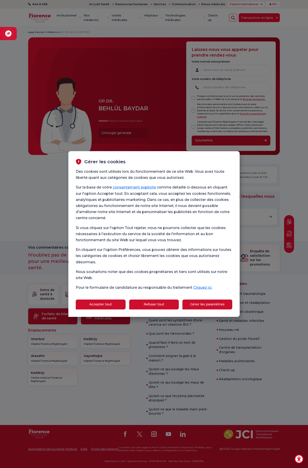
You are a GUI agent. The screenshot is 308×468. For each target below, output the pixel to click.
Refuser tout (154, 304)
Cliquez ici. (202, 287)
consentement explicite (134, 187)
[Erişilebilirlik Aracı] (298, 458)
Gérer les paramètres (207, 304)
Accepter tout (100, 304)
